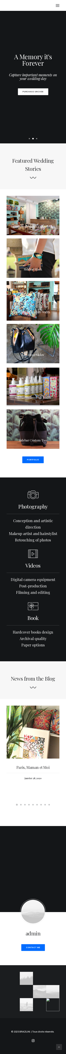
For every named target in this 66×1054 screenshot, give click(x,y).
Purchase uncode (33, 91)
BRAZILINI (24, 1031)
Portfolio (33, 460)
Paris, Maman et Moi (33, 767)
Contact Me (33, 947)
